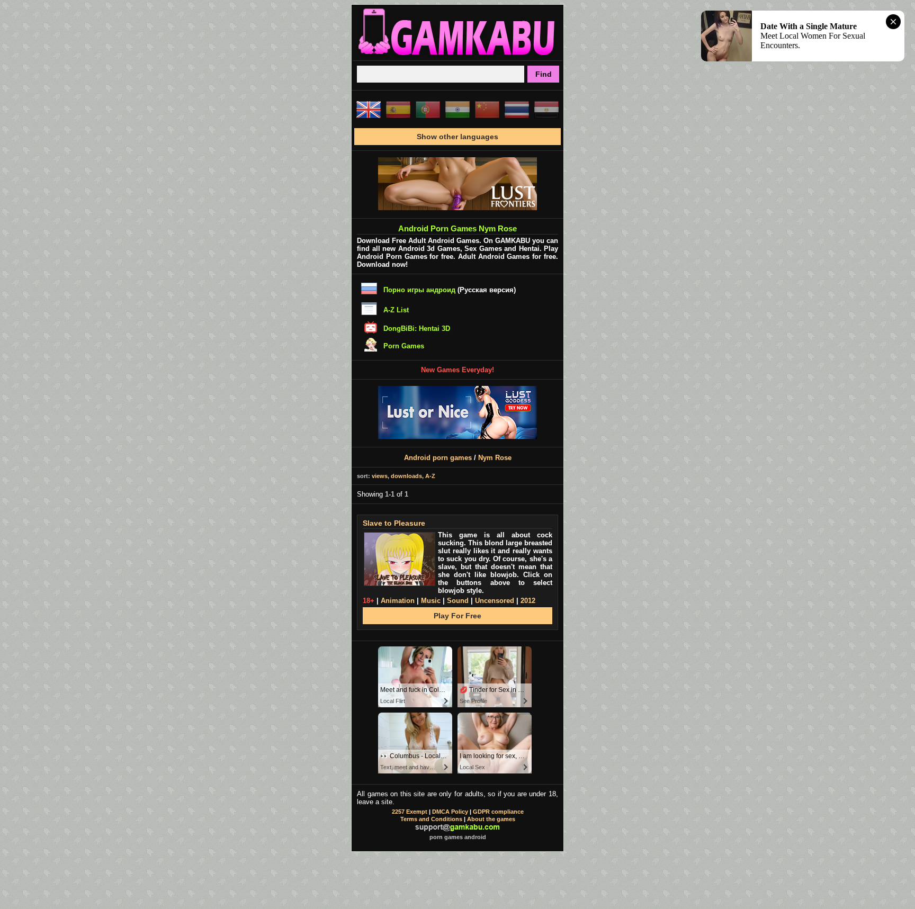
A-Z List (396, 310)
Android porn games (438, 458)
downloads (406, 476)
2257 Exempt (409, 811)
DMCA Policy (450, 811)
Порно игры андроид (419, 290)
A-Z (430, 476)
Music (431, 601)
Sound (458, 601)
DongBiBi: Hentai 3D (416, 328)
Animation (398, 601)
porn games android (457, 837)
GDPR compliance (498, 811)
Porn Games (403, 346)
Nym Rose (495, 458)
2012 (528, 601)
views (380, 476)
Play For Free (457, 615)
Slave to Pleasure (394, 523)
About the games (491, 819)
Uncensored (494, 601)
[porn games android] (457, 56)
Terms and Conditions (431, 819)
